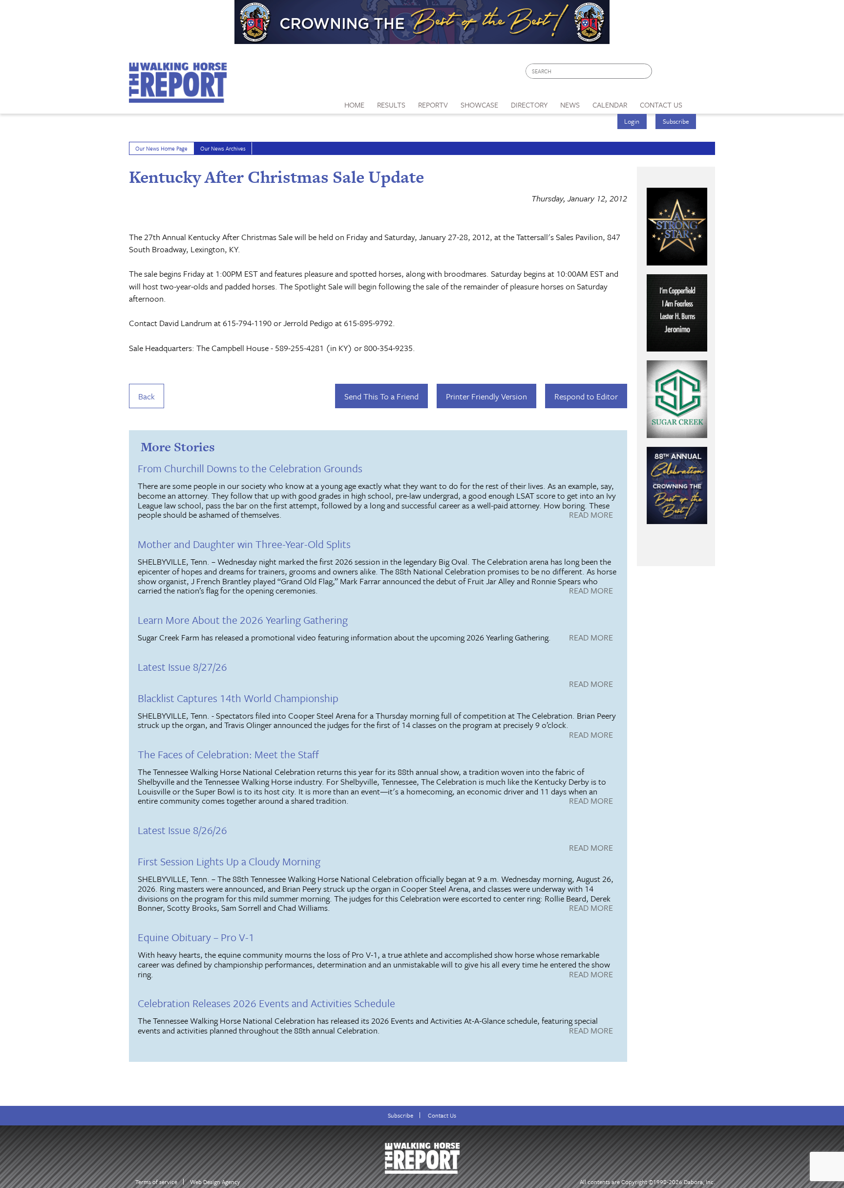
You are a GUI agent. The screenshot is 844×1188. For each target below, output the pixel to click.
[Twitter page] (683, 73)
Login (631, 121)
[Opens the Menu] (702, 101)
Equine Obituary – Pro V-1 (196, 937)
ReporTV (433, 104)
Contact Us (442, 1115)
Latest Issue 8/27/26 (182, 666)
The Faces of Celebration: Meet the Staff (228, 754)
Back (146, 396)
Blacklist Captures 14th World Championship (238, 697)
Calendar (609, 104)
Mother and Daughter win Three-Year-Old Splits (244, 543)
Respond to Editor (586, 396)
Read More (591, 515)
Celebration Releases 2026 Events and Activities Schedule (266, 1003)
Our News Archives (223, 148)
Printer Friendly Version (486, 396)
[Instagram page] (702, 73)
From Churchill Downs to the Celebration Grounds (250, 468)
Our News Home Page (161, 148)
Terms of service (156, 1182)
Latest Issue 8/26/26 (182, 829)
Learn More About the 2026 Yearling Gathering (243, 619)
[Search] (645, 71)
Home (354, 104)
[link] (354, 102)
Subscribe (676, 121)
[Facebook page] (664, 73)
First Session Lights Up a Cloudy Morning (229, 861)
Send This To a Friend (381, 396)
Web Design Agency (215, 1182)
